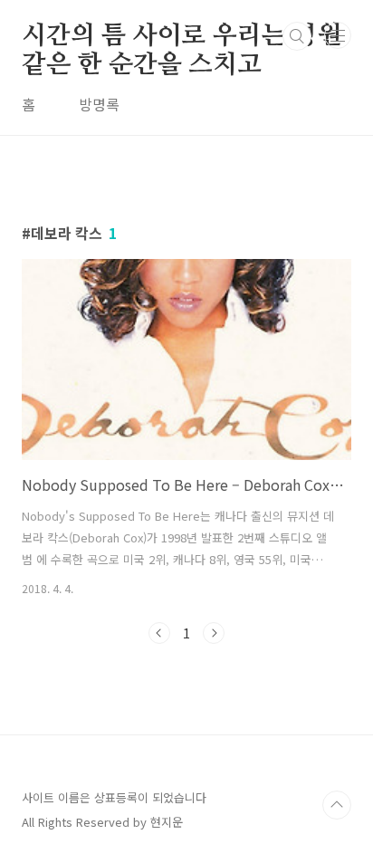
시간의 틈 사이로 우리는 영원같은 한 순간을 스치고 (181, 37)
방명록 (99, 104)
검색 (297, 36)
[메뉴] (337, 35)
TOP (336, 805)
